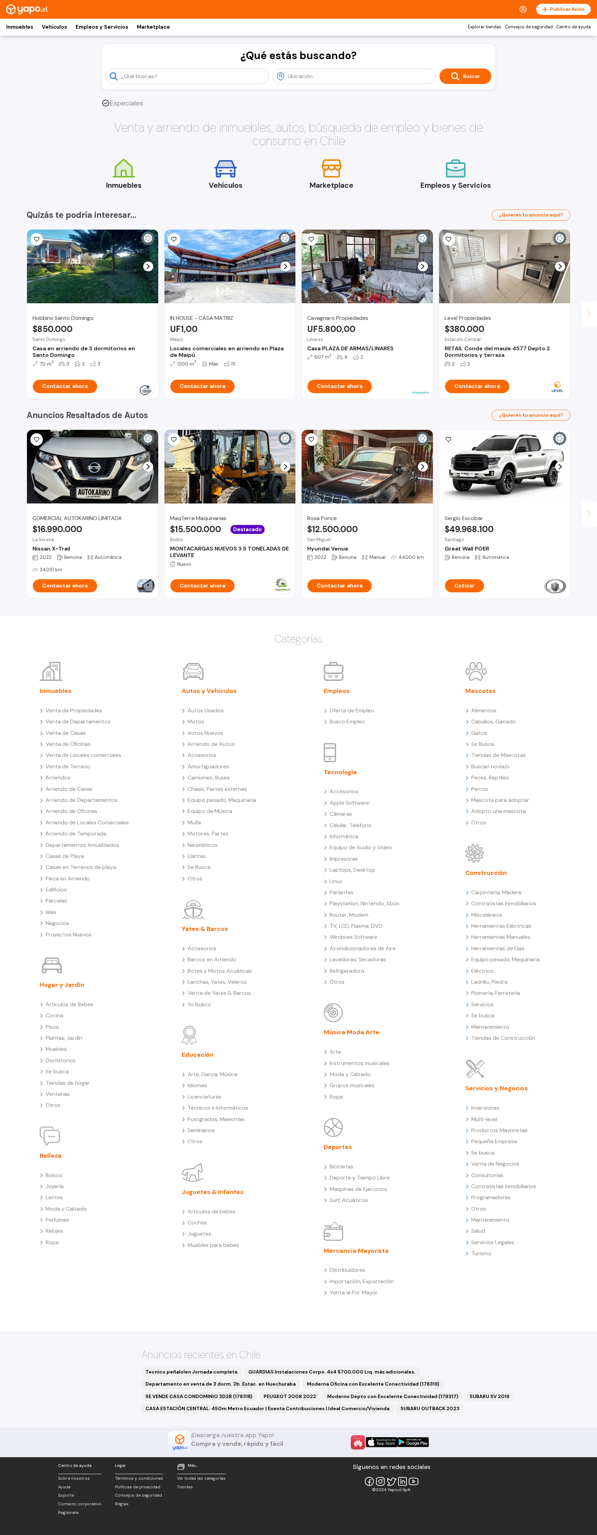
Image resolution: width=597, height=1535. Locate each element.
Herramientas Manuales (500, 937)
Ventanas (58, 1094)
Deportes (338, 1147)
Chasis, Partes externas (217, 789)
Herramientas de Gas (497, 948)
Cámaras (341, 813)
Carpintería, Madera (496, 892)
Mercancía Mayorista (356, 1251)
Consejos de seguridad (529, 27)
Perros (479, 789)
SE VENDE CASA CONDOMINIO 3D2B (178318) (199, 1396)
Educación (198, 1055)
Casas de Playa (65, 856)
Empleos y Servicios (102, 27)
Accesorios (202, 755)
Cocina (54, 1015)
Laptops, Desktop (352, 869)
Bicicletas (341, 1166)
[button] (148, 266)
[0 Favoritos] (449, 239)
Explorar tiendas (484, 27)
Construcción (486, 873)
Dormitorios (61, 1060)
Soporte (66, 1495)
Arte (335, 1051)
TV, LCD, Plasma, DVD (356, 926)
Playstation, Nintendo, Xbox (364, 903)
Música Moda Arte (351, 1032)
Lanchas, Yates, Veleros (217, 982)
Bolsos (54, 1175)
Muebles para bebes (213, 1245)
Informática (344, 836)
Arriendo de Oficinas (71, 811)
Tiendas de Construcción (503, 1038)
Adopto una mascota (498, 811)
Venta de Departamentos (78, 721)
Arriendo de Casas (69, 789)
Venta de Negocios (495, 1163)
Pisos (52, 1026)
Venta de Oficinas (68, 744)
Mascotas (480, 691)
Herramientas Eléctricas (501, 926)
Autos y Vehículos (209, 691)
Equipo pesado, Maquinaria (222, 800)
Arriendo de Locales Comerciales (87, 822)
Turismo (481, 1253)
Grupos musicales (352, 1085)
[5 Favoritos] (174, 239)
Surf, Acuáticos (349, 1200)
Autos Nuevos (205, 733)
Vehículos (54, 27)
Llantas (197, 856)
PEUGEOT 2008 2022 (290, 1396)
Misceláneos (486, 914)
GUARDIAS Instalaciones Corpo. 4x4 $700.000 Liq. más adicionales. (332, 1372)
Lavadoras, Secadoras (358, 959)
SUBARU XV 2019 (490, 1396)
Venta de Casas (66, 733)
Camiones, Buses (209, 777)
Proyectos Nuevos (69, 934)
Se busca (57, 1071)
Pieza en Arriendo (68, 878)
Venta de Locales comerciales (83, 755)
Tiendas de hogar (68, 1082)
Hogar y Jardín (62, 985)
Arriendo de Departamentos (81, 800)
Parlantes (341, 892)
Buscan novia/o (490, 766)
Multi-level (484, 1119)
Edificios (56, 889)
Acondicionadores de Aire (363, 948)
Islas (51, 912)
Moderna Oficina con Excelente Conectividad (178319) (373, 1384)
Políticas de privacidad (137, 1487)
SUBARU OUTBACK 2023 (429, 1408)
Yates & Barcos (205, 929)
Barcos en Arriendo (212, 959)
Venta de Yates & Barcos (219, 993)
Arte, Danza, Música (212, 1074)
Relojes (54, 1231)
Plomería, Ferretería (495, 993)
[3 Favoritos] (36, 239)
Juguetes (199, 1233)
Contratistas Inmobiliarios (503, 903)
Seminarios (201, 1130)
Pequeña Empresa (494, 1141)
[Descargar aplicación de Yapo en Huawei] (358, 1442)
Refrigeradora (347, 970)
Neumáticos (203, 845)
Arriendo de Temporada (76, 833)
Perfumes (57, 1219)
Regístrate (68, 1512)
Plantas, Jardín (64, 1038)
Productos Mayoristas (499, 1130)
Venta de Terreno (68, 766)
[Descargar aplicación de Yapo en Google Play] (413, 1442)
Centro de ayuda (573, 27)
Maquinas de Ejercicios (358, 1189)
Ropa (52, 1242)
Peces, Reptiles (490, 777)
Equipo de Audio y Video (361, 847)
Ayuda (64, 1487)
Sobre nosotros (74, 1478)
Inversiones (485, 1107)
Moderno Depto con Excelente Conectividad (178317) (392, 1396)
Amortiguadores (208, 766)
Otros (53, 1105)
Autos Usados (206, 710)
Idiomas (197, 1085)
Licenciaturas (204, 1096)
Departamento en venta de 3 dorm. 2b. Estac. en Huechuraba (220, 1384)
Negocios (57, 923)
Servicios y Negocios (496, 1088)
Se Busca (199, 867)
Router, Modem (349, 914)
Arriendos (58, 777)
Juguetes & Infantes (213, 1192)
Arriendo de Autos (211, 744)
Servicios (482, 1004)
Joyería (55, 1186)
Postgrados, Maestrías (216, 1119)
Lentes (54, 1197)
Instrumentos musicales (359, 1063)
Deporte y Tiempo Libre (360, 1177)
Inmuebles (19, 27)
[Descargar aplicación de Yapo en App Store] (381, 1442)
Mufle (194, 822)
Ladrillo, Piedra (489, 982)
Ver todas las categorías (201, 1478)
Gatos (479, 733)
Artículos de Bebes (69, 1004)
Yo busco (199, 1004)
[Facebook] (369, 1481)
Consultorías (487, 1175)
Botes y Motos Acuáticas (220, 970)
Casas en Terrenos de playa (81, 867)
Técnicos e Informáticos (218, 1107)
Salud (478, 1231)
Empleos (337, 691)
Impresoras (344, 858)
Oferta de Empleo (352, 710)
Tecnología (340, 772)
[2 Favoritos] (36, 439)
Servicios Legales (492, 1242)
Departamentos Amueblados (82, 845)
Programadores (491, 1197)
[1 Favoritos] (311, 239)
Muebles (56, 1049)
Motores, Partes (208, 833)
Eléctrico (482, 970)
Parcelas (56, 900)
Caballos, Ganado (493, 721)
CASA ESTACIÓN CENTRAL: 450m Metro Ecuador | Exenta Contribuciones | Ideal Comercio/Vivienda (267, 1408)
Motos (196, 721)
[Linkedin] (402, 1481)
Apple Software (349, 802)
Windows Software (353, 937)
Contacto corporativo (79, 1504)
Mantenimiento (490, 1026)
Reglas (122, 1504)
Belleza (50, 1156)
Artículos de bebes (212, 1211)
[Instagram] (380, 1481)
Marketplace (153, 27)
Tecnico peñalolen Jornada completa (191, 1372)
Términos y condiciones (139, 1478)
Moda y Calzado (66, 1208)
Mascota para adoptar (500, 800)
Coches (197, 1222)
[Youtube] (413, 1481)
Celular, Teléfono (350, 825)
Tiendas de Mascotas (498, 755)
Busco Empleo (347, 721)
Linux (336, 881)
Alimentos (483, 710)
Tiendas (185, 1487)
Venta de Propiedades (74, 710)
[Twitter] (391, 1481)
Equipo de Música (210, 811)
